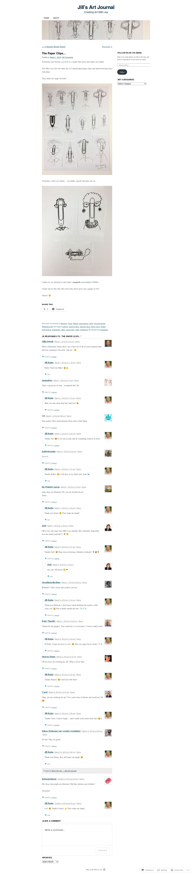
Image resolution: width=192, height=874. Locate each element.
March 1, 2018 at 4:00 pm (71, 582)
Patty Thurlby (48, 621)
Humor (75, 323)
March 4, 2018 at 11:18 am (63, 564)
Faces (70, 323)
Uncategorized (99, 323)
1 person (54, 392)
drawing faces (85, 326)
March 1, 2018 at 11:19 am (65, 398)
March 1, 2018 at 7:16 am (70, 487)
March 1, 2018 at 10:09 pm (67, 621)
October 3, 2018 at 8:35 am (65, 803)
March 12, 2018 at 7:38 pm (65, 752)
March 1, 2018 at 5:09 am (55, 416)
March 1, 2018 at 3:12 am (63, 380)
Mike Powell (47, 341)
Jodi (44, 525)
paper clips (70, 329)
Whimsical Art (47, 326)
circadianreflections (51, 582)
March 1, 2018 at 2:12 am (64, 341)
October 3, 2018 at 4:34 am (68, 779)
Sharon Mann (48, 656)
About (56, 18)
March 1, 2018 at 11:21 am (65, 469)
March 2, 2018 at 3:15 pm (66, 656)
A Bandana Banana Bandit (53, 46)
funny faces (95, 326)
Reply (77, 341)
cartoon (65, 326)
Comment (102, 850)
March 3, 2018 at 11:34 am (65, 639)
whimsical (84, 329)
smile (91, 323)
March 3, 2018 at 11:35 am (65, 713)
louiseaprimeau (49, 778)
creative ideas (74, 326)
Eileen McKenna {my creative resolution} (61, 730)
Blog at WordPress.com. (94, 869)
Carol (44, 692)
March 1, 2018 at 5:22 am (66, 451)
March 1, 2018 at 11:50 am (57, 525)
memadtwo (47, 380)
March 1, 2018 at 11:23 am (65, 508)
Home (46, 18)
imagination (83, 323)
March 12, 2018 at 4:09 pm (92, 731)
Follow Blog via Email (130, 52)
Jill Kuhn (49, 362)
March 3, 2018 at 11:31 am (65, 547)
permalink (104, 329)
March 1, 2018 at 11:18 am (65, 362)
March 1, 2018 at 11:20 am (65, 433)
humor (103, 326)
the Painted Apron (51, 486)
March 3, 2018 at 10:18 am (59, 692)
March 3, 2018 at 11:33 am (65, 600)
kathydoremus (49, 451)
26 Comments (67, 57)
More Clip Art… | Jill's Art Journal (64, 771)
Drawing (64, 323)
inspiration (56, 329)
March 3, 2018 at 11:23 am (65, 674)
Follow (122, 72)
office (63, 329)
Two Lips (107, 46)
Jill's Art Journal (96, 7)
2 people (54, 356)
